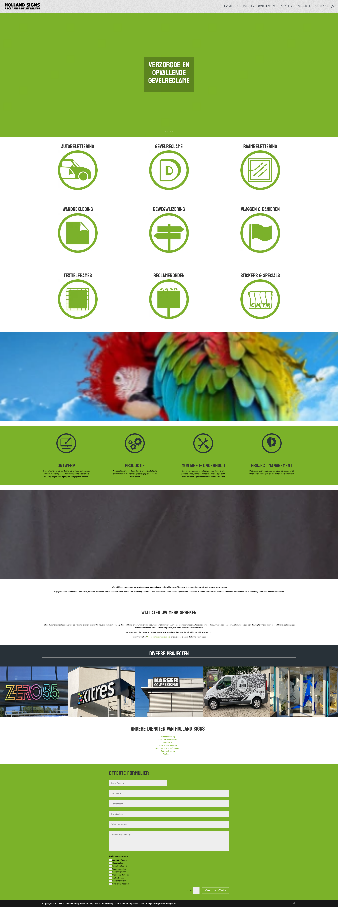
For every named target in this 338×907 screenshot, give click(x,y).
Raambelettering (119, 866)
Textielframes (118, 878)
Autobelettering (168, 737)
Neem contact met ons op (158, 637)
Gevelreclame (118, 863)
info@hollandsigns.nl (164, 903)
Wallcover (167, 754)
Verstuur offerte (215, 890)
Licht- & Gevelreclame (167, 740)
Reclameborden (168, 751)
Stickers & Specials (120, 884)
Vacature (286, 6)
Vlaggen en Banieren (168, 745)
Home (228, 6)
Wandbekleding (119, 869)
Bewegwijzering (119, 872)
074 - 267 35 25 (123, 903)
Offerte (304, 6)
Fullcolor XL (168, 742)
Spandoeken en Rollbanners (168, 748)
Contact (321, 6)
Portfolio (266, 6)
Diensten (244, 6)
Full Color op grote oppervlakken (169, 73)
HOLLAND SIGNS (69, 903)
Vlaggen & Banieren (120, 875)
